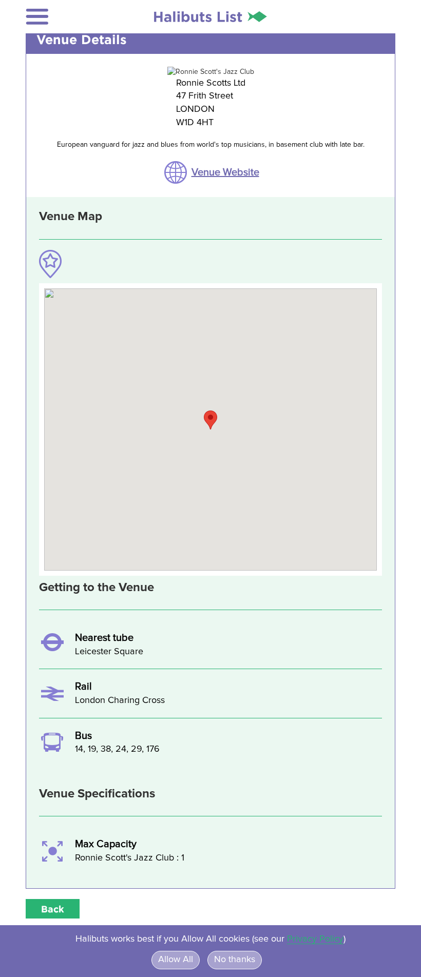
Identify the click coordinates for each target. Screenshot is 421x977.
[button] (50, 16)
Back (52, 909)
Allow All (175, 959)
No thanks (234, 959)
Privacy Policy (315, 939)
